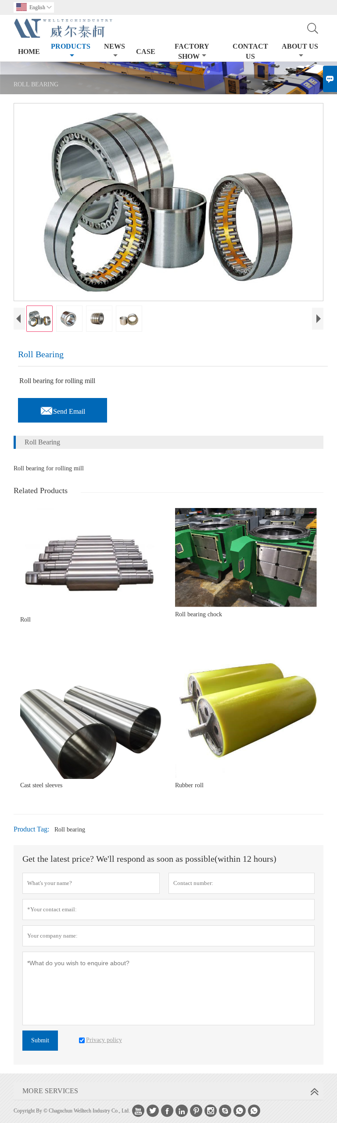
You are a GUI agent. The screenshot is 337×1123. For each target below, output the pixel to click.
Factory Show (192, 51)
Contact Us (250, 51)
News (114, 46)
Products (70, 46)
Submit (40, 1040)
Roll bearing (69, 829)
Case (145, 51)
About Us (300, 46)
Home (29, 51)
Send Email (62, 409)
